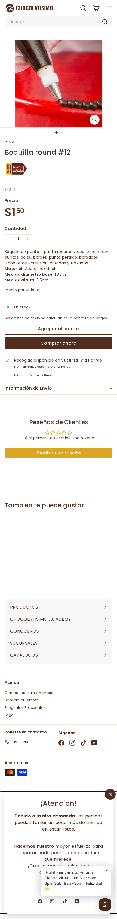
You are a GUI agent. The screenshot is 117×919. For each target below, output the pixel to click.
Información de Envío (28, 388)
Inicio (10, 142)
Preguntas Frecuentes (25, 707)
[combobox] (58, 21)
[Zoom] (94, 120)
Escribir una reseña (58, 453)
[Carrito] (96, 8)
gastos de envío (25, 318)
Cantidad (15, 228)
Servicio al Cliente (22, 700)
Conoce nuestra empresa (29, 692)
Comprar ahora (58, 343)
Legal (10, 715)
